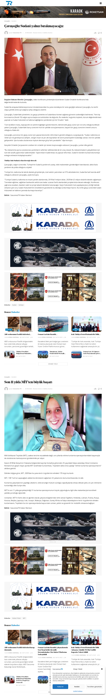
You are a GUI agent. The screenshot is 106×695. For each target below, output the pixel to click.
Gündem (13, 21)
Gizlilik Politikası (77, 691)
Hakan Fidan (16, 618)
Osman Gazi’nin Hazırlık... (47, 334)
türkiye (21, 305)
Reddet (77, 687)
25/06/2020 (28, 33)
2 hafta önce (25, 337)
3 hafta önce (92, 337)
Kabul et (60, 687)
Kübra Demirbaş (13, 337)
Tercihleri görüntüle (94, 687)
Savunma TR (17, 33)
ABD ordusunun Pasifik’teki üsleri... (17, 334)
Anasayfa (7, 21)
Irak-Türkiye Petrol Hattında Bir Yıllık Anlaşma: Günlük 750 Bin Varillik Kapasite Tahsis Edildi (85, 650)
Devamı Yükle (53, 364)
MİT (24, 618)
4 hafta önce (88, 356)
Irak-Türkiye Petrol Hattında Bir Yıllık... (86, 334)
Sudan (14, 305)
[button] (102, 669)
